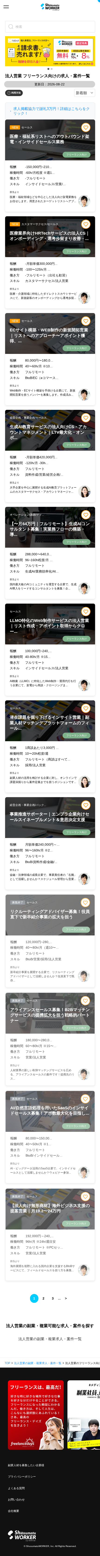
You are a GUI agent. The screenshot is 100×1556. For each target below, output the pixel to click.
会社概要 (13, 1511)
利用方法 (16, 92)
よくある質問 (16, 1488)
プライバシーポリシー (22, 1476)
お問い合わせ (16, 1499)
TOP (7, 1363)
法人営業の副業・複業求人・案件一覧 (50, 1339)
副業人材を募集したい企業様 (26, 1465)
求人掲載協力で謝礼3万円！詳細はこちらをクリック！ (51, 111)
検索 (19, 27)
